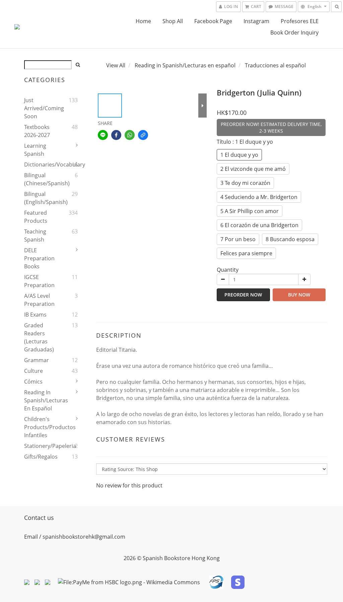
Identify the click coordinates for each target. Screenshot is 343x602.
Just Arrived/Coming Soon (41, 108)
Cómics (33, 381)
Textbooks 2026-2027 (37, 131)
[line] (103, 135)
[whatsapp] (130, 135)
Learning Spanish (35, 149)
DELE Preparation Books (39, 258)
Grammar (36, 360)
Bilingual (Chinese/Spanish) (41, 179)
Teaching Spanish (35, 235)
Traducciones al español (275, 65)
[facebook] (116, 135)
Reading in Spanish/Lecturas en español (41, 400)
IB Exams (35, 314)
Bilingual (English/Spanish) (41, 198)
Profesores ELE (300, 21)
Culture (33, 371)
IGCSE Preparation (39, 281)
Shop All (172, 21)
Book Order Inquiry (294, 32)
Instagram (256, 21)
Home (143, 21)
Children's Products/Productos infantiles (41, 427)
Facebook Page (213, 21)
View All (115, 65)
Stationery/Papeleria (41, 446)
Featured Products (35, 216)
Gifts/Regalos (41, 456)
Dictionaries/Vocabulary (41, 164)
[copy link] (143, 135)
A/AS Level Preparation (39, 300)
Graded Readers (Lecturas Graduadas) (39, 337)
